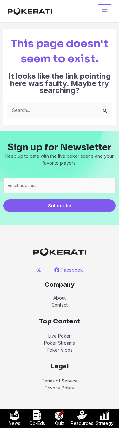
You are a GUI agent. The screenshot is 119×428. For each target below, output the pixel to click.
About (59, 298)
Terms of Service (60, 380)
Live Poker (59, 336)
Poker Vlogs (60, 349)
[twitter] (39, 269)
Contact (59, 305)
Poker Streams (59, 342)
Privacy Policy (59, 387)
